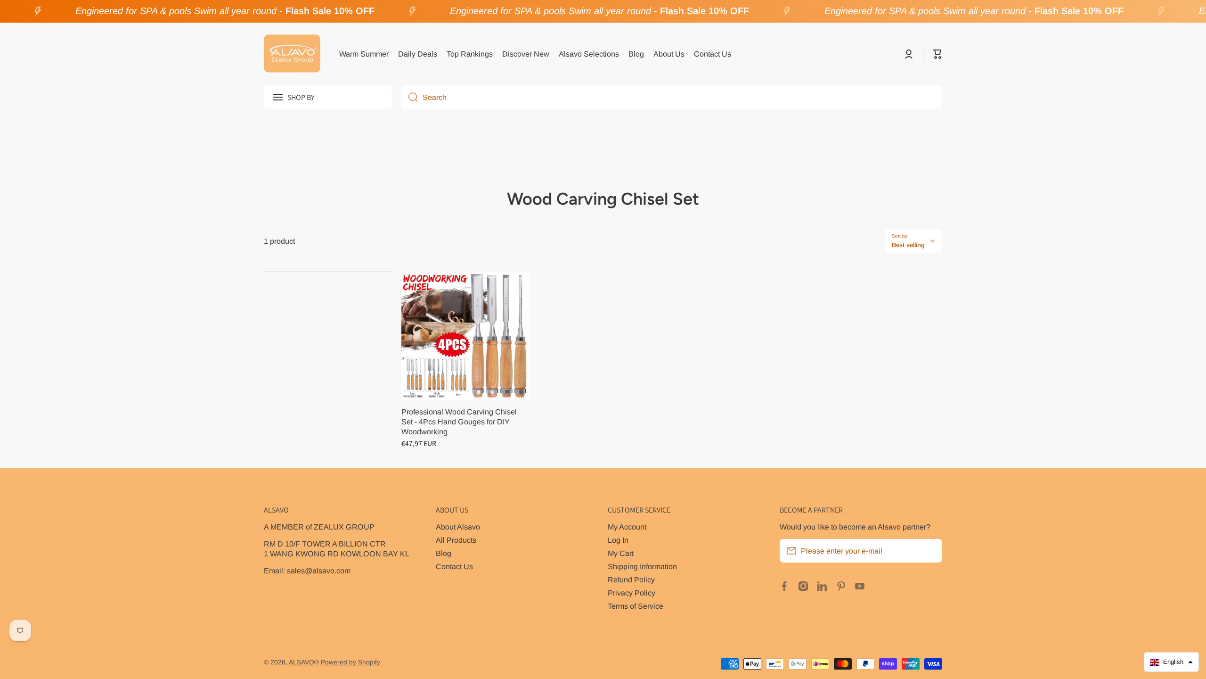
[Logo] (292, 54)
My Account (627, 526)
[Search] (409, 97)
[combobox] (671, 97)
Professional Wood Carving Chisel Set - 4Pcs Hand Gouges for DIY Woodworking (459, 421)
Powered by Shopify (350, 662)
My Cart (621, 553)
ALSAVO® (304, 662)
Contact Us (454, 566)
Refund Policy (631, 579)
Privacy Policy (631, 592)
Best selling (908, 244)
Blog (443, 553)
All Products (456, 540)
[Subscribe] (930, 551)
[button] (937, 54)
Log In (618, 540)
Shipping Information (642, 566)
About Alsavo (458, 526)
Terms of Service (635, 606)
